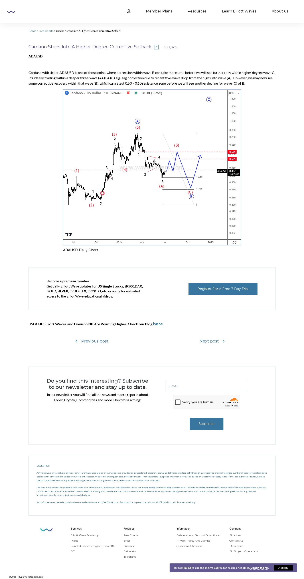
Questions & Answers (189, 546)
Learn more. (259, 567)
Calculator (130, 551)
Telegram (130, 556)
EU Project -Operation (243, 551)
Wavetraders (11, 12)
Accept (283, 567)
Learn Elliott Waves (239, 11)
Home (32, 31)
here (158, 324)
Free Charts (46, 31)
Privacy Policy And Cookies (193, 540)
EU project (236, 546)
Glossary (129, 546)
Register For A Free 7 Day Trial (223, 289)
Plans (74, 540)
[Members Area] (129, 11)
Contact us (236, 540)
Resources (197, 11)
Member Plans (159, 11)
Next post (209, 341)
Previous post (94, 341)
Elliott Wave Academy (85, 535)
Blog (127, 540)
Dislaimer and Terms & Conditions (197, 535)
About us (280, 11)
